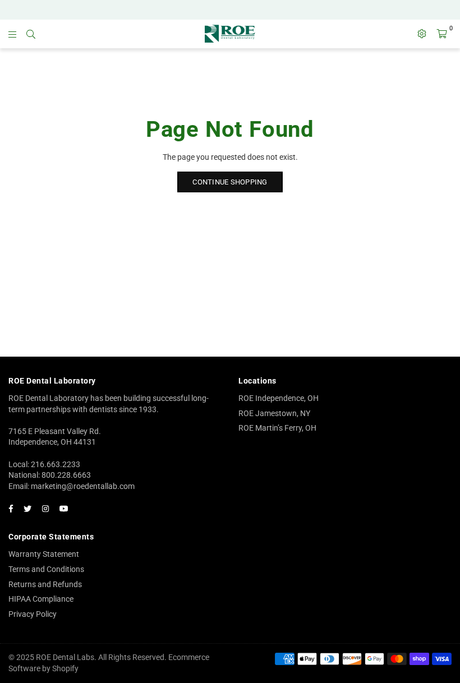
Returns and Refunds (45, 584)
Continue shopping (229, 182)
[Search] (30, 33)
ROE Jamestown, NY (274, 413)
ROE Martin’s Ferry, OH (277, 427)
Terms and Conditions (46, 569)
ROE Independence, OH (278, 398)
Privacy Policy (32, 614)
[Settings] (421, 33)
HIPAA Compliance (40, 598)
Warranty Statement (43, 554)
